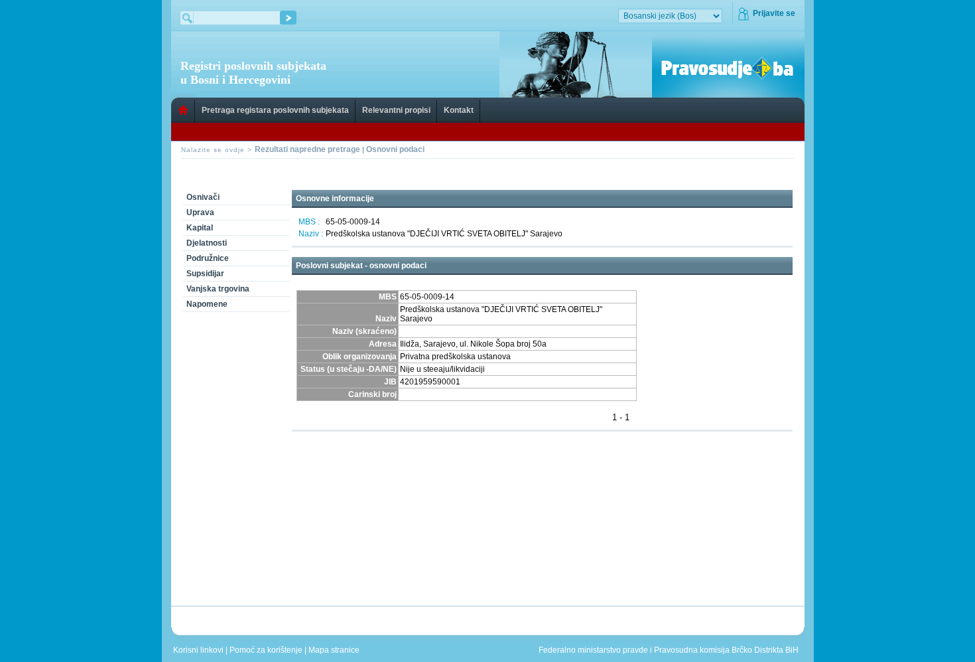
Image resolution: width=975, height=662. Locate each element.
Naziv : (310, 233)
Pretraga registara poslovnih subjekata (275, 110)
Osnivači (203, 197)
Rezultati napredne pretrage (307, 149)
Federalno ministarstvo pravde (593, 650)
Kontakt (459, 110)
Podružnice (207, 258)
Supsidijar (205, 273)
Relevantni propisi (396, 110)
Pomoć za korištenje (266, 650)
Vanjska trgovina (217, 288)
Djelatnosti (206, 243)
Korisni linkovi (199, 650)
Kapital (199, 227)
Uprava (200, 212)
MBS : (309, 221)
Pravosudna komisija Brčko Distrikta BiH (726, 650)
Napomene (207, 304)
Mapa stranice (335, 650)
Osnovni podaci (395, 149)
